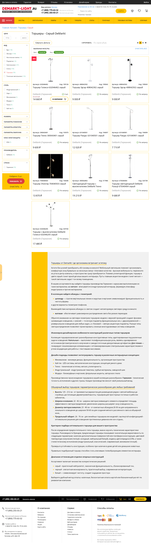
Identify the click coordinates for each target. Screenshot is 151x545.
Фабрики (41, 515)
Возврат (41, 2)
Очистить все (141, 49)
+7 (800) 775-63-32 (57, 10)
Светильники (13, 65)
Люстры (11, 54)
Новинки (41, 522)
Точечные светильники (16, 76)
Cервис (71, 508)
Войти (146, 2)
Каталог (9, 20)
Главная (5, 27)
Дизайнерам (84, 2)
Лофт (9, 93)
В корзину (58, 99)
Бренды (99, 2)
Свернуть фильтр (42, 43)
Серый (41, 52)
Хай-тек (10, 108)
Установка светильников (75, 515)
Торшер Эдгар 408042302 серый (87, 87)
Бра (9, 50)
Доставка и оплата (9, 2)
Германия (11, 167)
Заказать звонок (29, 499)
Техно (9, 105)
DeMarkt (11, 155)
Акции (40, 525)
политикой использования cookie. (110, 535)
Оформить (140, 499)
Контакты (112, 2)
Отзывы (54, 2)
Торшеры (22, 27)
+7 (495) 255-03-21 (57, 12)
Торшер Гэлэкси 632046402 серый (49, 87)
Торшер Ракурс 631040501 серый (88, 135)
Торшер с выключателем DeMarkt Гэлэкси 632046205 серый (49, 233)
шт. (125, 499)
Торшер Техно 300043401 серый (48, 135)
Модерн (10, 101)
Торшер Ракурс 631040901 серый (128, 135)
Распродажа (42, 520)
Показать (14, 181)
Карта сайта (42, 527)
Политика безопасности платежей (109, 525)
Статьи (69, 532)
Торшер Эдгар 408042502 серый (127, 87)
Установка (68, 2)
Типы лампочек (72, 534)
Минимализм (12, 97)
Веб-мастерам (72, 522)
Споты (10, 69)
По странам (42, 517)
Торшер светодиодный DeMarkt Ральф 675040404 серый (127, 185)
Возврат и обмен (73, 520)
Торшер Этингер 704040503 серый (49, 183)
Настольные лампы (14, 57)
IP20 (9, 142)
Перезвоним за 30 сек (86, 7)
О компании (44, 508)
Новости (70, 529)
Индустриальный (13, 90)
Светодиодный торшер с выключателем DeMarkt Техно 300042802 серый (86, 185)
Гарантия (27, 2)
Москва (54, 7)
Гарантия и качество (74, 517)
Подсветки (11, 61)
